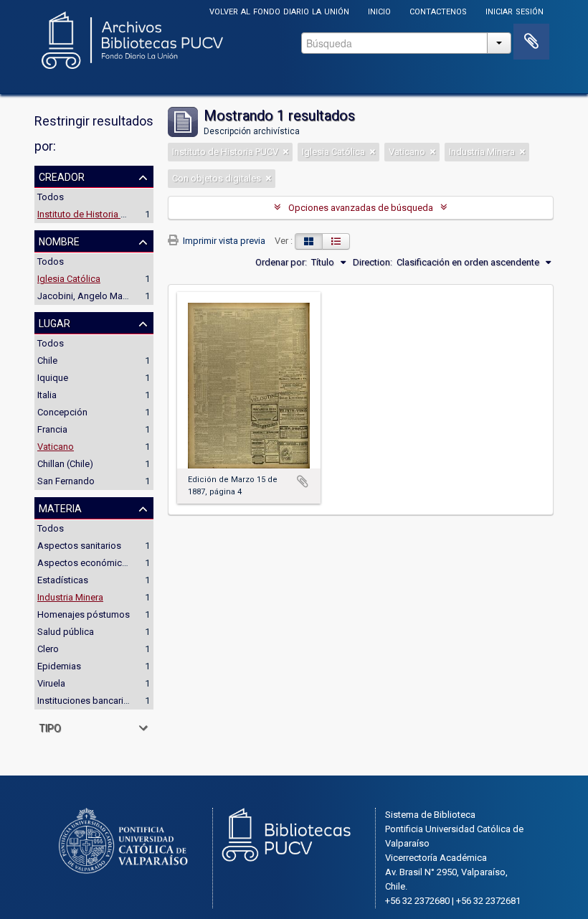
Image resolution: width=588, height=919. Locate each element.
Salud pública (65, 631)
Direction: (372, 262)
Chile (47, 360)
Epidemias (59, 666)
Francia (52, 429)
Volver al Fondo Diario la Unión (279, 10)
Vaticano (55, 446)
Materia (60, 507)
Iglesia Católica (68, 278)
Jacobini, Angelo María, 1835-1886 (108, 296)
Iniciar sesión (514, 10)
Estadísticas (62, 580)
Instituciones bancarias (85, 700)
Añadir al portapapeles (302, 481)
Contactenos (438, 10)
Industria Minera (70, 597)
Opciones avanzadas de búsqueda (360, 207)
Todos (50, 197)
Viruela (51, 683)
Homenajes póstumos (83, 614)
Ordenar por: (281, 262)
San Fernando (66, 481)
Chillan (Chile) (65, 463)
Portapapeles (531, 42)
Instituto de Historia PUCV (90, 214)
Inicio (379, 10)
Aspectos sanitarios (79, 545)
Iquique (52, 377)
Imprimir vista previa (223, 240)
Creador (62, 175)
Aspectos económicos (85, 562)
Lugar (54, 322)
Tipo (50, 726)
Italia (47, 395)
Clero (48, 649)
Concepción (62, 412)
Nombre (59, 240)
